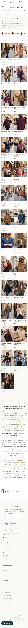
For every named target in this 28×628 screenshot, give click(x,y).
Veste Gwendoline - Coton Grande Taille (19, 60)
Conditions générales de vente (20, 621)
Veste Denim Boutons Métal (20, 367)
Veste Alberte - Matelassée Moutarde (20, 108)
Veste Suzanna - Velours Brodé (19, 203)
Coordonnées (18, 623)
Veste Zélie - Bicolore (5, 297)
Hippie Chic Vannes (7, 598)
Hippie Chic (5, 580)
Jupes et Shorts (6, 558)
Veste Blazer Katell (5, 389)
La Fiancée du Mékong (8, 574)
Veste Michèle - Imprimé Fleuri (6, 179)
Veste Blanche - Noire (5, 367)
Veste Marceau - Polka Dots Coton (7, 108)
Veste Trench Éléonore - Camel (19, 344)
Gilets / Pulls (7, 33)
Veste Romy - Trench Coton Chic (20, 250)
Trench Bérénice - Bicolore (20, 320)
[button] (2, 7)
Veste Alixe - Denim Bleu (19, 225)
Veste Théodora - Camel (19, 297)
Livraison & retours (7, 604)
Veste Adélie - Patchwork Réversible (19, 179)
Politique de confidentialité (9, 619)
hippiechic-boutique (11, 615)
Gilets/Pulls (5, 555)
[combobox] (14, 10)
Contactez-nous (6, 601)
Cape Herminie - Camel (6, 320)
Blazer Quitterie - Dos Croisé (7, 154)
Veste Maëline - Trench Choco (6, 226)
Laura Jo (5, 583)
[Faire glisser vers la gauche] (11, 495)
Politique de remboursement (15, 617)
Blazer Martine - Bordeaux (20, 131)
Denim (25, 33)
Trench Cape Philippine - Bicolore (6, 344)
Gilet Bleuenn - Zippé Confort (7, 131)
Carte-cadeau (6, 607)
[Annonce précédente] (2, 2)
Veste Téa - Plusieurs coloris (7, 273)
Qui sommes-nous (7, 592)
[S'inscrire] (22, 515)
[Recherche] (24, 10)
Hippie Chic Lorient (7, 595)
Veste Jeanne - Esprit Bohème (18, 274)
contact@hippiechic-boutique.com (11, 533)
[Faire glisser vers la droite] (16, 495)
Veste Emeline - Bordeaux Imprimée (19, 155)
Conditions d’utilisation (20, 619)
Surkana (5, 577)
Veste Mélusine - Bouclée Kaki (6, 60)
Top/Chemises (6, 546)
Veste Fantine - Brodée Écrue (7, 202)
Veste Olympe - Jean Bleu (6, 249)
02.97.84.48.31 (6, 534)
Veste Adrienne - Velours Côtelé (19, 84)
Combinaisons (6, 561)
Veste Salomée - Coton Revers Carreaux (7, 84)
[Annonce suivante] (25, 2)
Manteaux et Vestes (7, 565)
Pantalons (16, 33)
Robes (4, 552)
